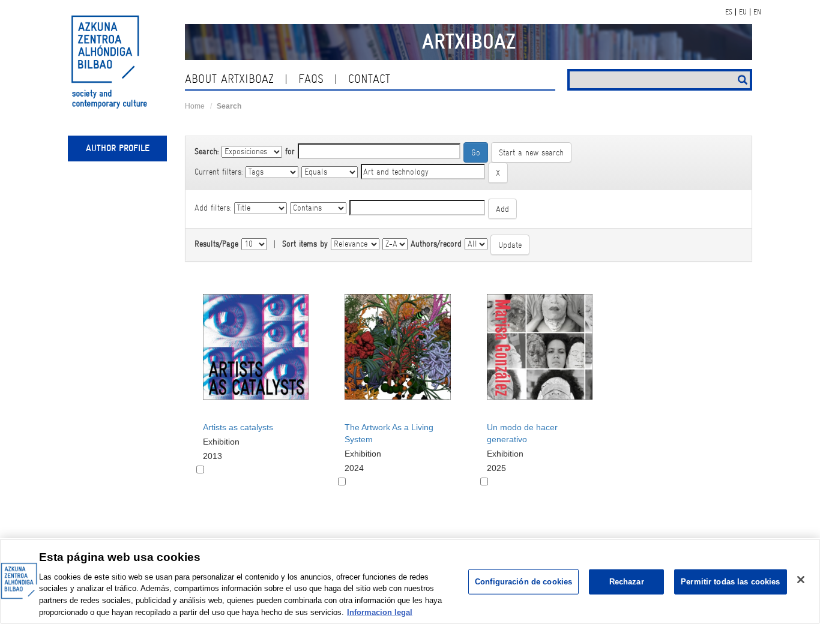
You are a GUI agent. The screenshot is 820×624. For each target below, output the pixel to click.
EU (743, 12)
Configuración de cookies (523, 581)
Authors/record (436, 243)
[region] (410, 581)
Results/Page (216, 243)
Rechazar (626, 581)
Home (195, 106)
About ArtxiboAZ (229, 79)
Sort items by (305, 243)
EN (757, 12)
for (290, 151)
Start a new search (531, 152)
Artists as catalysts (238, 427)
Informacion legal (379, 611)
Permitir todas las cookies (730, 581)
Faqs (311, 79)
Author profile (117, 148)
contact (369, 79)
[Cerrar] (801, 579)
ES (728, 12)
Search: (206, 151)
